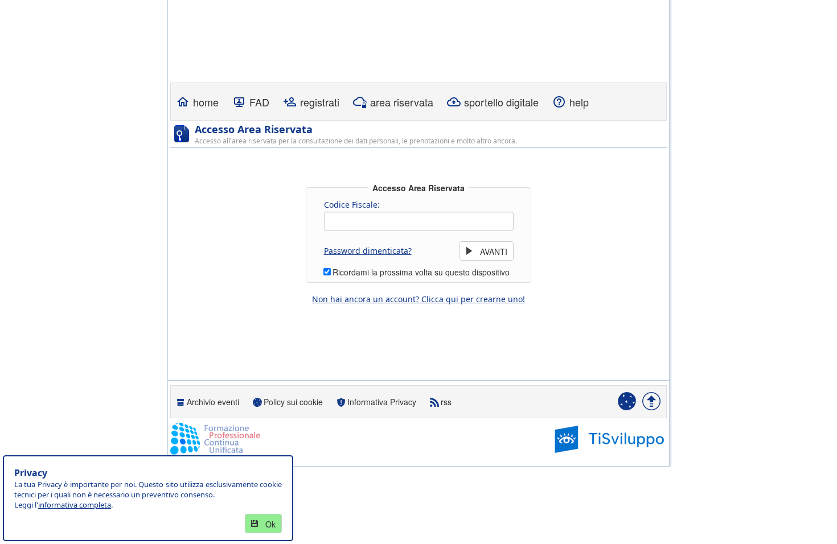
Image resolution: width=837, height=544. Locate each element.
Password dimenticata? (368, 250)
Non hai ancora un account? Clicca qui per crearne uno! (418, 299)
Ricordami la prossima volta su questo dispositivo (421, 272)
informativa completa (74, 505)
